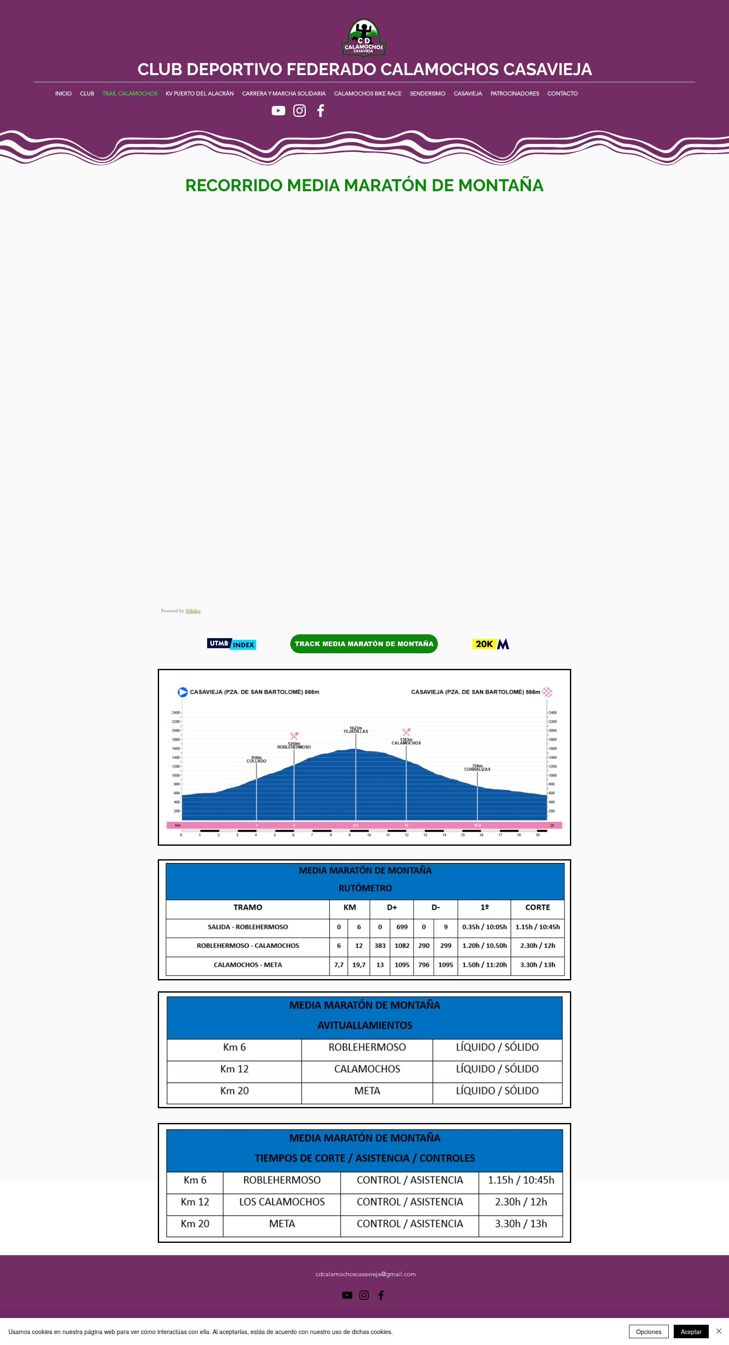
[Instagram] (299, 110)
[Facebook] (320, 110)
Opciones (649, 1331)
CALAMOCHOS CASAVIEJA (486, 69)
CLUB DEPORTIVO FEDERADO (259, 69)
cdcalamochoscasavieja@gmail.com (366, 1274)
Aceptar (691, 1331)
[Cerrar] (719, 1331)
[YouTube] (278, 110)
